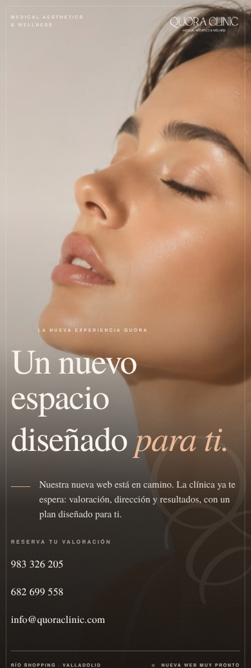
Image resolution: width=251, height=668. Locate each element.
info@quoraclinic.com (58, 619)
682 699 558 (37, 591)
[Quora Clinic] (204, 23)
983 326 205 (37, 564)
